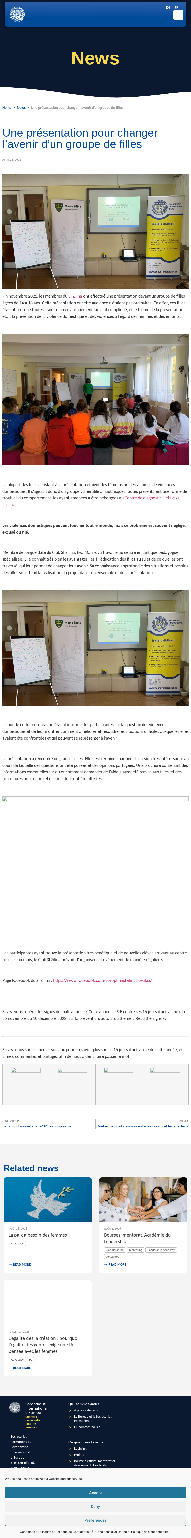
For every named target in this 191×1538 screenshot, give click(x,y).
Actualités (112, 1256)
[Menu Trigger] (178, 15)
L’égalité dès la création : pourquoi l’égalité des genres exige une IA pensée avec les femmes (44, 1345)
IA (30, 1359)
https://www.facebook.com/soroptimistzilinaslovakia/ (102, 980)
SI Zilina (75, 296)
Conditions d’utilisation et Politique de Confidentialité (56, 1532)
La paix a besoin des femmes (38, 1235)
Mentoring (135, 1250)
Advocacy (17, 1243)
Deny (95, 1506)
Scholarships (115, 1250)
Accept (95, 1492)
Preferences (95, 1520)
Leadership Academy (161, 1250)
